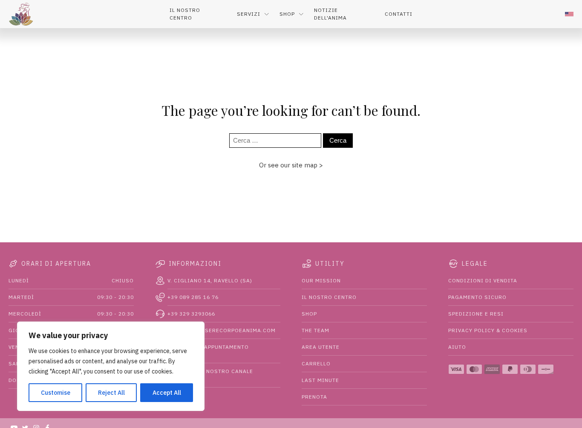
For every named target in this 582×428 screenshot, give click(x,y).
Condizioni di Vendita (482, 280)
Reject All (111, 392)
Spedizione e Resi (476, 313)
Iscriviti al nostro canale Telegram (210, 375)
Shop (287, 14)
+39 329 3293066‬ (191, 313)
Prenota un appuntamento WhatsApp (208, 351)
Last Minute (320, 380)
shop (309, 313)
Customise (55, 392)
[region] (111, 366)
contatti (398, 14)
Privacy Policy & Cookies (487, 330)
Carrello (316, 363)
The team (315, 330)
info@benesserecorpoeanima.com (221, 330)
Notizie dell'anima (330, 14)
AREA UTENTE (321, 347)
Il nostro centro (329, 297)
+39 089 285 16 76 (193, 297)
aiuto (457, 347)
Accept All (167, 392)
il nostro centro (185, 14)
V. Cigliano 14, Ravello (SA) (209, 280)
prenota (314, 397)
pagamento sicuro (477, 297)
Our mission (321, 280)
